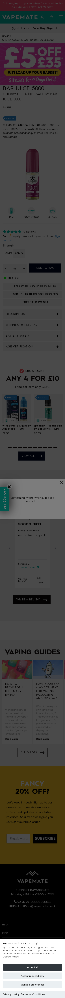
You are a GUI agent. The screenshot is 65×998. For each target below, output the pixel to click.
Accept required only (32, 975)
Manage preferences (32, 984)
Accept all (32, 967)
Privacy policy (11, 994)
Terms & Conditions (33, 994)
